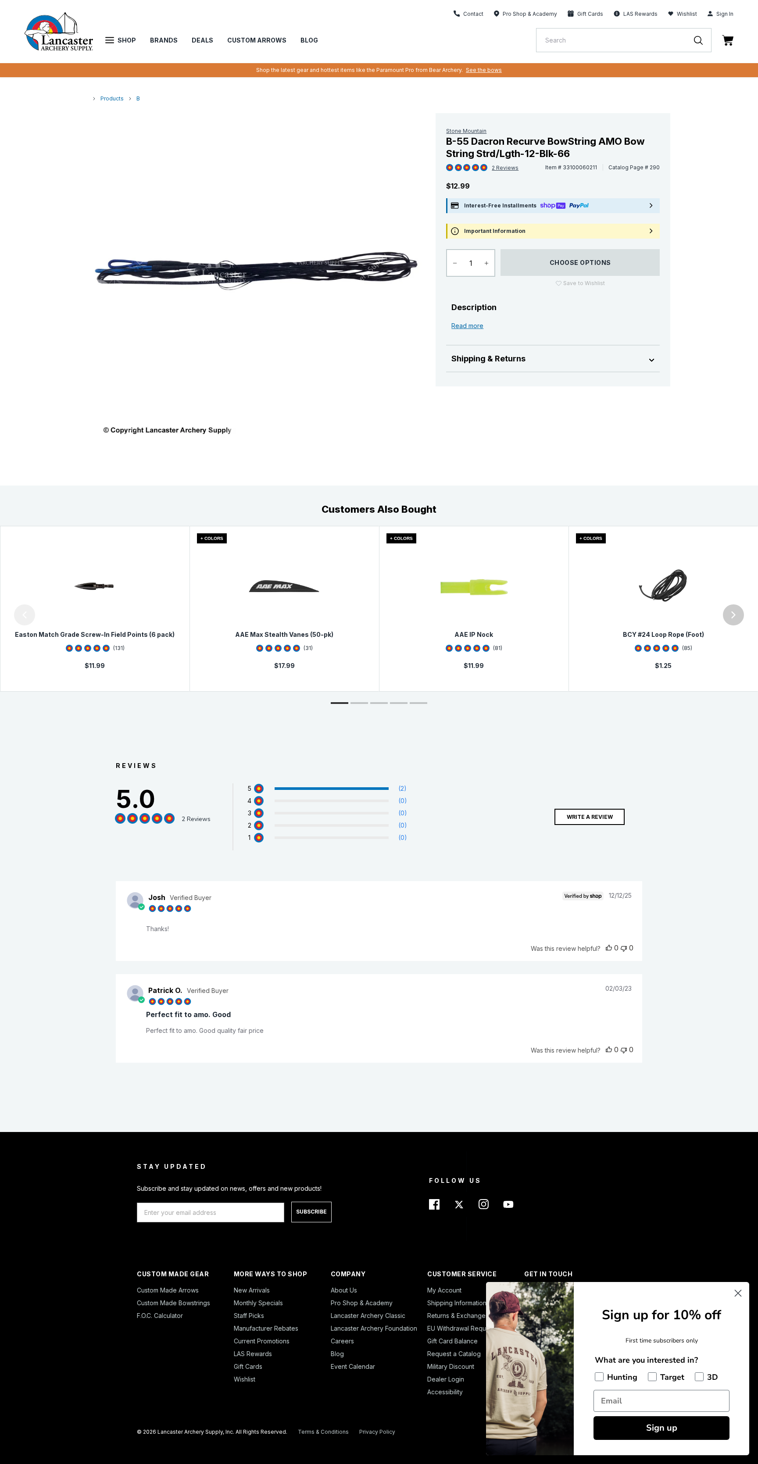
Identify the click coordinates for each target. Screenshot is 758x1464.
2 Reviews (505, 167)
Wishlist (687, 14)
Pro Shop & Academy (362, 1303)
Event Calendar (353, 1366)
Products (112, 98)
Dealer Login (445, 1379)
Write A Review (590, 817)
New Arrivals (252, 1290)
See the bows (484, 70)
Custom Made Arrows (168, 1290)
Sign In (724, 14)
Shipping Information (456, 1303)
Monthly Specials (258, 1303)
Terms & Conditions (323, 1431)
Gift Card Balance (452, 1341)
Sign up (661, 1428)
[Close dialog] (738, 1293)
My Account (444, 1290)
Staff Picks (249, 1315)
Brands (164, 40)
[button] (2, 615)
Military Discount (450, 1366)
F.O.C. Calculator (160, 1315)
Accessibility (445, 1392)
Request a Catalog (454, 1353)
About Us (344, 1290)
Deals (202, 40)
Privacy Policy (377, 1431)
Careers (342, 1341)
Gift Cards (248, 1366)
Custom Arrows (256, 40)
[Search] (703, 40)
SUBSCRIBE (311, 1211)
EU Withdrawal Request (461, 1328)
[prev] (24, 614)
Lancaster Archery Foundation (374, 1328)
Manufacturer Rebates (266, 1328)
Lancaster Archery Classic (368, 1315)
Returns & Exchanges (458, 1315)
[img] (449, 168)
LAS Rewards (253, 1353)
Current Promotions (262, 1341)
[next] (733, 614)
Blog (309, 40)
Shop (127, 40)
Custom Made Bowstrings (173, 1303)
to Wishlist (584, 283)
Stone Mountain (466, 131)
